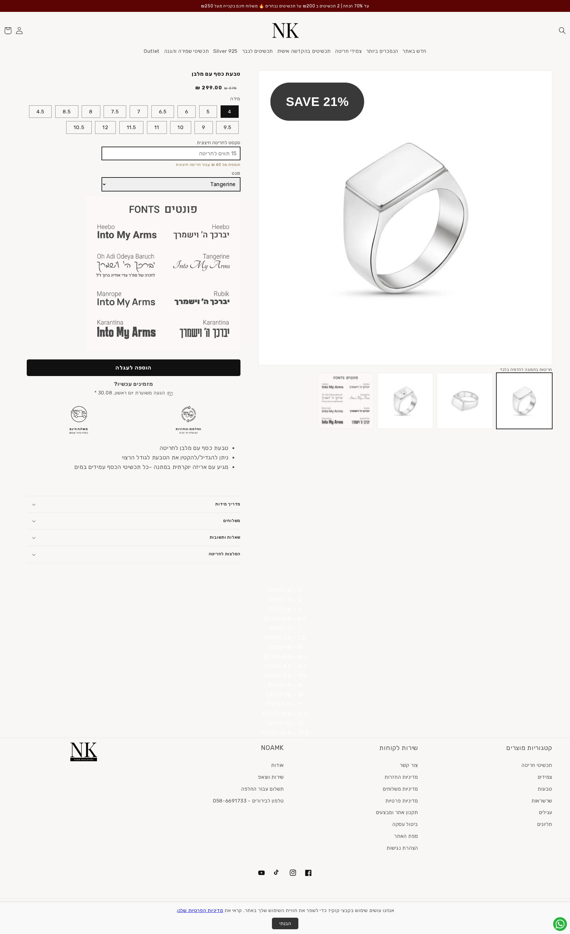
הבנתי (285, 923)
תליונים (544, 824)
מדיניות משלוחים (400, 789)
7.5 (115, 112)
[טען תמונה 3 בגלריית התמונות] (405, 401)
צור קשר (409, 765)
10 (180, 127)
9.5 (227, 127)
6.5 (163, 112)
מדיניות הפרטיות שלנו (200, 910)
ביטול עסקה (405, 824)
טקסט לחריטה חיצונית (218, 142)
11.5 (131, 127)
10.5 (79, 127)
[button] (562, 31)
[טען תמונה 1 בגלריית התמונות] (524, 401)
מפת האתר (406, 836)
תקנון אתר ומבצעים (397, 812)
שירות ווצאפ (271, 777)
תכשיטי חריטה (536, 765)
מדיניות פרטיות (401, 801)
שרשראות (541, 801)
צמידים (545, 777)
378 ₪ (230, 88)
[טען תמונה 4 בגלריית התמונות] (345, 401)
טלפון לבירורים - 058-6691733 (248, 801)
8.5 (67, 112)
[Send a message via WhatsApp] (560, 924)
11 (156, 127)
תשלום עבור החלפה (262, 789)
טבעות (545, 789)
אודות (277, 765)
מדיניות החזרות (401, 777)
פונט (236, 173)
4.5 (41, 112)
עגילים (545, 812)
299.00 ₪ (208, 88)
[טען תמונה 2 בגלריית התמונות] (465, 401)
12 (105, 127)
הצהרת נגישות (402, 848)
